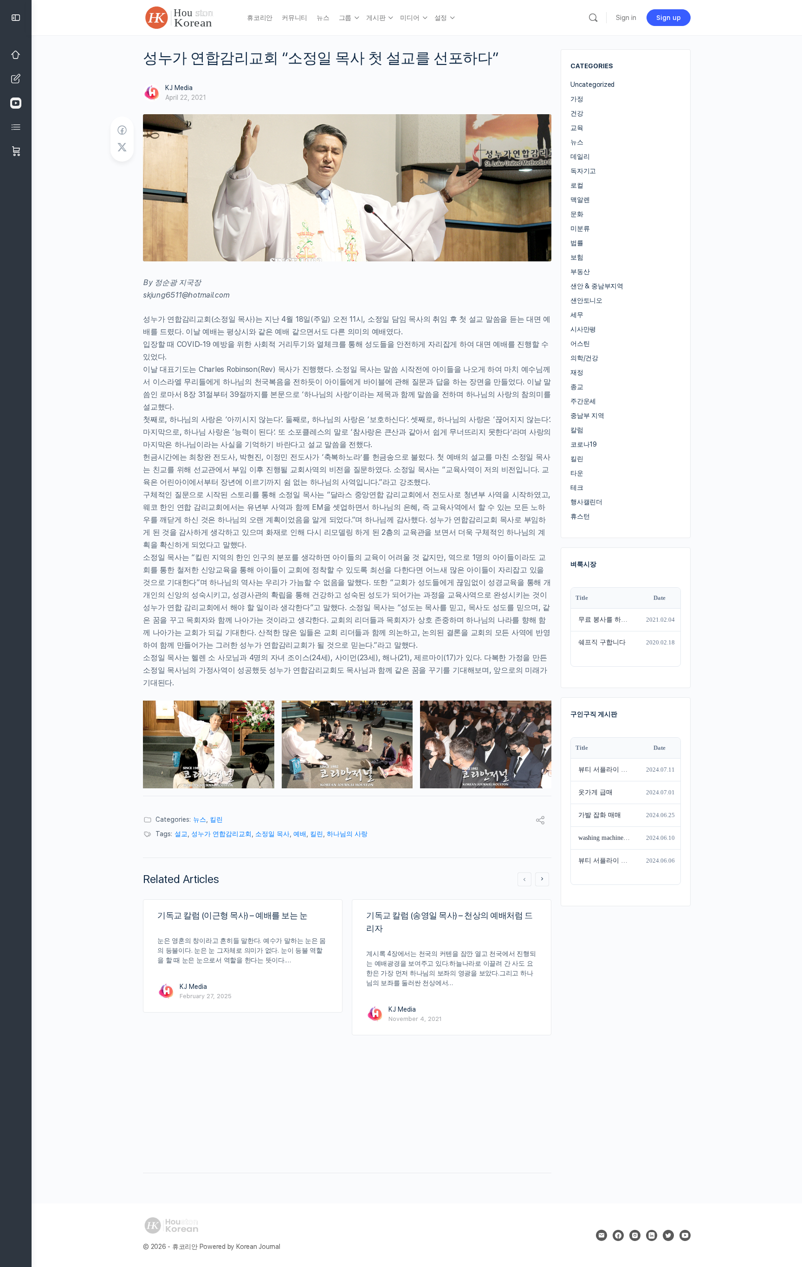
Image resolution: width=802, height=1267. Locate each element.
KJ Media (179, 87)
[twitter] (668, 1235)
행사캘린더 (586, 502)
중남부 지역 (587, 415)
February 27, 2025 (206, 996)
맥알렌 (579, 199)
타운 (576, 473)
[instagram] (634, 1235)
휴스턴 (579, 516)
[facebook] (618, 1235)
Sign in (626, 17)
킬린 (216, 819)
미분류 (579, 228)
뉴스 (199, 819)
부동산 (579, 271)
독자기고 (583, 171)
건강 (576, 113)
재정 (576, 372)
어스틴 (579, 343)
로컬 (576, 185)
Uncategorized (592, 84)
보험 (576, 257)
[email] (601, 1235)
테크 (576, 487)
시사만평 (583, 329)
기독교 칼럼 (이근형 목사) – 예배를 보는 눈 (232, 915)
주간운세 (583, 401)
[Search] (593, 17)
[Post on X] (122, 148)
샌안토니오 (586, 300)
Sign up (668, 17)
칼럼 (576, 430)
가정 (576, 99)
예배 (299, 834)
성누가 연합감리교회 (221, 834)
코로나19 (583, 444)
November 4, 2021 (415, 1018)
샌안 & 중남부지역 (596, 286)
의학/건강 (584, 358)
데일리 (579, 156)
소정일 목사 (272, 834)
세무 (576, 314)
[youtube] (685, 1235)
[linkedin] (651, 1235)
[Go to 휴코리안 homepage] (188, 16)
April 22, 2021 (185, 97)
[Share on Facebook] (122, 130)
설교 (181, 834)
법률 (576, 243)
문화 (576, 214)
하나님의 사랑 (347, 834)
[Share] (540, 821)
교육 (576, 127)
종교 (576, 386)
